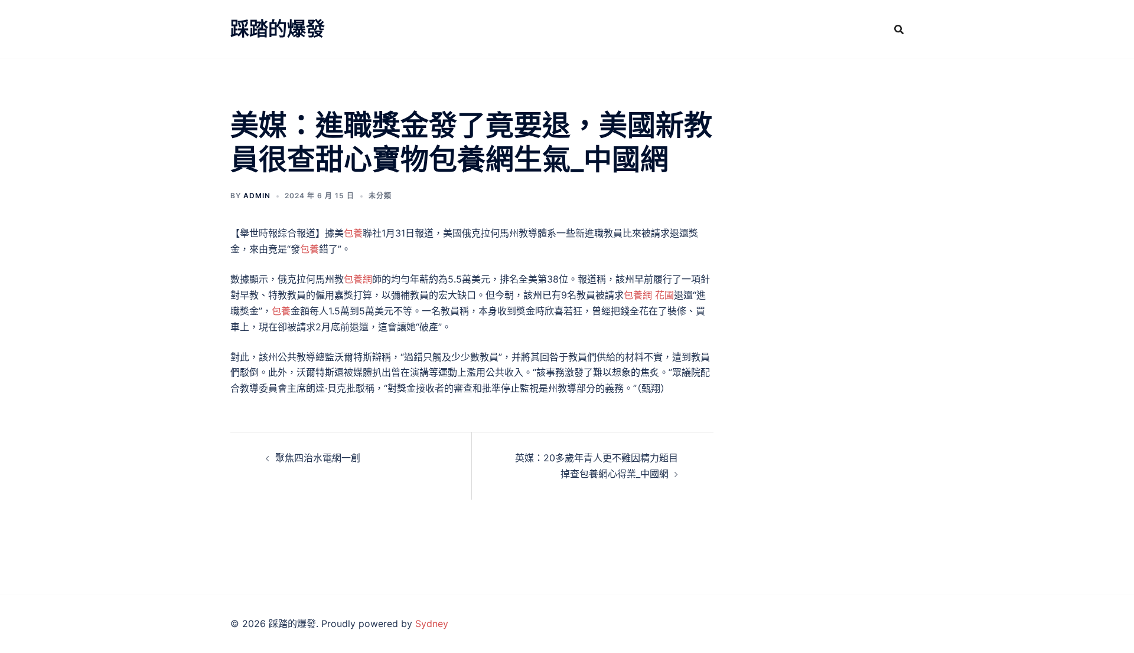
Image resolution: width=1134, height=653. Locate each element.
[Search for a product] (899, 29)
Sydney (431, 623)
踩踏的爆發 (277, 28)
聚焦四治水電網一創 (317, 458)
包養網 (358, 279)
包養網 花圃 (649, 295)
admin (257, 195)
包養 (353, 233)
